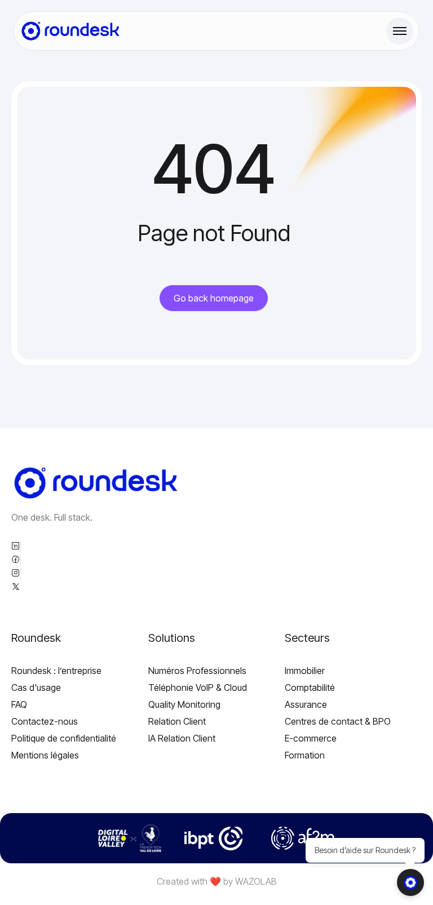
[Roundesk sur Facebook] (15, 560)
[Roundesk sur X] (15, 587)
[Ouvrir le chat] (410, 882)
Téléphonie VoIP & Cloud (197, 687)
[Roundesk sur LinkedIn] (15, 546)
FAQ (19, 704)
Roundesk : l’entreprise (56, 670)
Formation (305, 755)
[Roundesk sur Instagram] (15, 573)
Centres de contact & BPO (338, 721)
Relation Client (177, 721)
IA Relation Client (181, 738)
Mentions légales (45, 755)
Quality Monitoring (184, 704)
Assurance (306, 704)
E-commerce (311, 738)
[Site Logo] (70, 31)
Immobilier (305, 670)
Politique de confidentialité (63, 738)
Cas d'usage (36, 687)
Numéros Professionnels (197, 670)
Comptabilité (310, 687)
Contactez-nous (44, 721)
